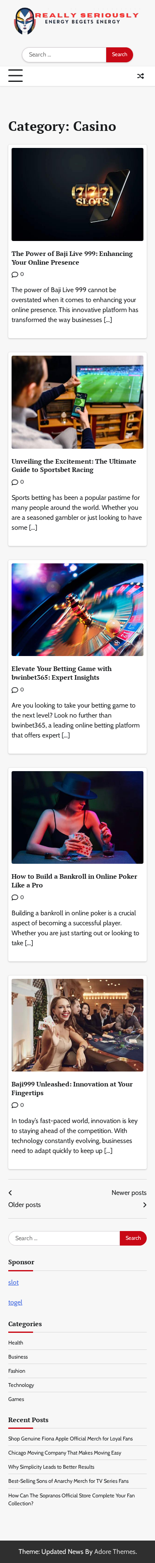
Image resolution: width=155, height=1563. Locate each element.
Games (16, 1399)
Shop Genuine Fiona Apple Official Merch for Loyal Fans (70, 1438)
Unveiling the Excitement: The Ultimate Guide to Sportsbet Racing (74, 465)
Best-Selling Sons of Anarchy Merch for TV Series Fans (68, 1481)
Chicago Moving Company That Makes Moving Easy (64, 1453)
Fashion (16, 1371)
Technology (21, 1385)
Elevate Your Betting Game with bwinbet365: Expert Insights (62, 673)
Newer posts (129, 1193)
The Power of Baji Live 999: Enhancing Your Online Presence (72, 258)
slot (13, 1282)
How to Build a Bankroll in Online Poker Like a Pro (74, 881)
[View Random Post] (140, 76)
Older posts (24, 1205)
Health (15, 1342)
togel (15, 1302)
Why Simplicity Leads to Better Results (51, 1467)
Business (18, 1357)
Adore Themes (115, 1552)
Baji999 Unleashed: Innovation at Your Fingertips (72, 1088)
